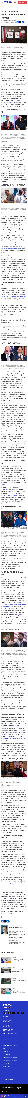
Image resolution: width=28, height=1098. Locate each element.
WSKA (16, 1033)
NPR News (5, 917)
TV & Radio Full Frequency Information (11, 1066)
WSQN (8, 1033)
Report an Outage (7, 1073)
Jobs (4, 1048)
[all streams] (26, 1096)
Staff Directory (6, 1054)
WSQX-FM (9, 1031)
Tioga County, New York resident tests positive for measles (18, 992)
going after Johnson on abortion (10, 495)
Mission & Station (7, 1039)
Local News (13, 957)
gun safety (10, 736)
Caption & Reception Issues (9, 1070)
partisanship (15, 725)
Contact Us (5, 1051)
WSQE (17, 1031)
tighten (10, 898)
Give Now (22, 2)
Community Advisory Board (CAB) (10, 1045)
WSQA (20, 1031)
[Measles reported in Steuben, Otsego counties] (6, 981)
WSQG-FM (14, 1031)
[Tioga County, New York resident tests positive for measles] (6, 991)
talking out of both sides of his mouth (14, 738)
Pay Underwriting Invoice (8, 1079)
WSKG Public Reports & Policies (10, 1057)
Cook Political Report (15, 100)
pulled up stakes (17, 614)
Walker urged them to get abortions (11, 248)
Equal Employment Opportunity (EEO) (11, 1060)
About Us (5, 1036)
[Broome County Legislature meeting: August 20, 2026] (6, 970)
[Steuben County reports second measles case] (6, 960)
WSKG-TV (12, 1033)
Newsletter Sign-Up (7, 1076)
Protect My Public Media (8, 1063)
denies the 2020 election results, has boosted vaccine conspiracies (13, 604)
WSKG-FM (5, 1031)
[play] (2, 1096)
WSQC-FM (5, 1033)
